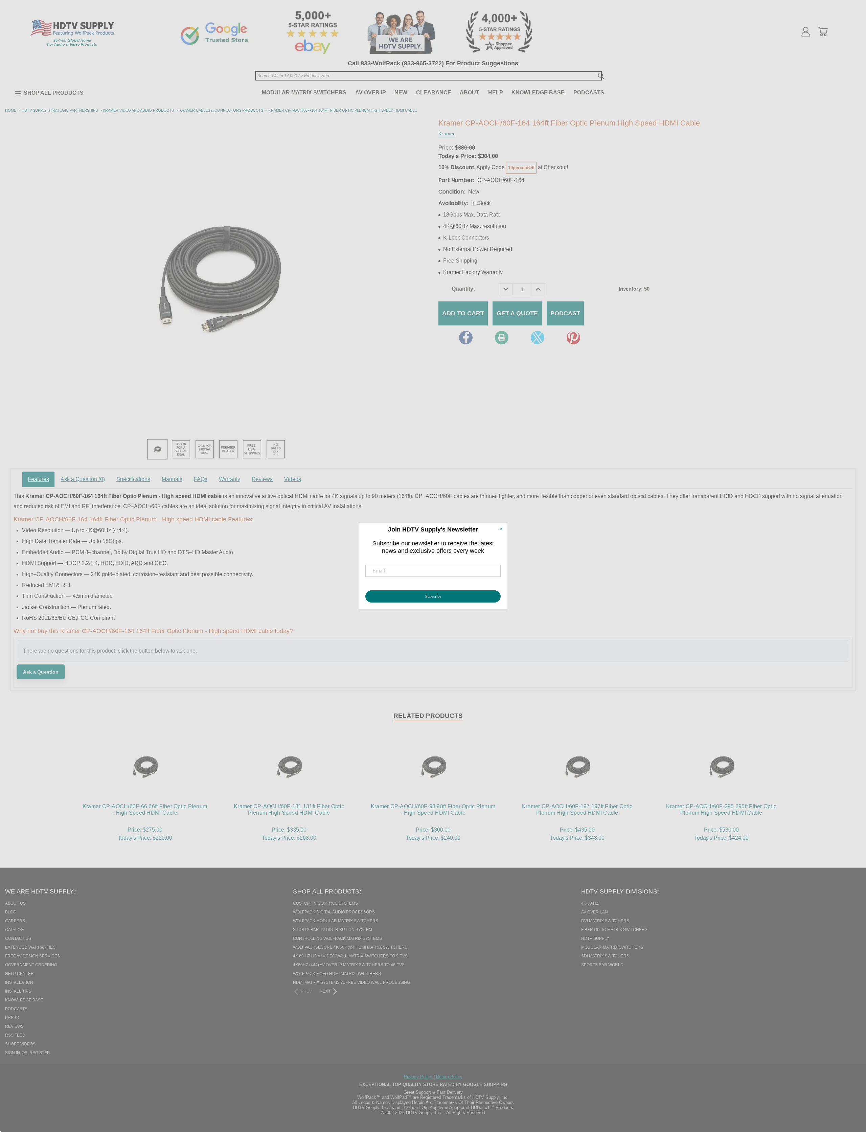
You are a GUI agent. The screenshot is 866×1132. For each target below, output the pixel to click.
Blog (10, 912)
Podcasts (588, 92)
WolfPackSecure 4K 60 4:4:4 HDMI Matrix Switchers (350, 947)
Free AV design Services (32, 956)
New (400, 92)
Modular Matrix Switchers (304, 92)
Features (38, 479)
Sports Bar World (602, 965)
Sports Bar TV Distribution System (332, 929)
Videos (292, 479)
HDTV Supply (595, 938)
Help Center (19, 973)
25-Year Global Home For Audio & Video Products (72, 42)
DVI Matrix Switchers (605, 921)
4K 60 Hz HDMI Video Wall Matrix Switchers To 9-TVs (350, 956)
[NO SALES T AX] (276, 449)
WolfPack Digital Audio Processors (334, 912)
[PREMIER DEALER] (228, 449)
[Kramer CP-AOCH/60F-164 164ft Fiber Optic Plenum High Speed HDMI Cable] (157, 449)
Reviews (262, 479)
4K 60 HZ (589, 903)
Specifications (133, 479)
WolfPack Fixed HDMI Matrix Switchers (337, 973)
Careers (15, 921)
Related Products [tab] (428, 715)
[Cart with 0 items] (823, 31)
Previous (848, 1092)
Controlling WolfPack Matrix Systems (337, 938)
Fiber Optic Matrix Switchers (614, 929)
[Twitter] (537, 337)
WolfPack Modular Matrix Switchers (335, 921)
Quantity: (463, 289)
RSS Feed (15, 1035)
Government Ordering (31, 965)
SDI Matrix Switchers (605, 956)
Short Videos (20, 1044)
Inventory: (634, 289)
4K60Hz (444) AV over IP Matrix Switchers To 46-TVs (349, 965)
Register (39, 1052)
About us (15, 903)
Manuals (172, 479)
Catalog (14, 929)
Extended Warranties (30, 947)
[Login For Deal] (181, 449)
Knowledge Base (538, 92)
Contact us (18, 938)
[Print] (501, 337)
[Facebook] (466, 337)
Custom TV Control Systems (325, 903)
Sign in (13, 1052)
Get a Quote (517, 313)
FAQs (200, 479)
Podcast (565, 313)
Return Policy (449, 1076)
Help (495, 92)
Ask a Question (83, 479)
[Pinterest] (573, 337)
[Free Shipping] (252, 449)
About (469, 92)
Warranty (229, 479)
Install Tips (18, 991)
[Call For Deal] (205, 449)
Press (12, 1017)
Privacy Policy (419, 1076)
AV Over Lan (594, 912)
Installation (19, 982)
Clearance (433, 92)
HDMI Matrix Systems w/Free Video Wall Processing (351, 982)
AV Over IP (370, 92)
